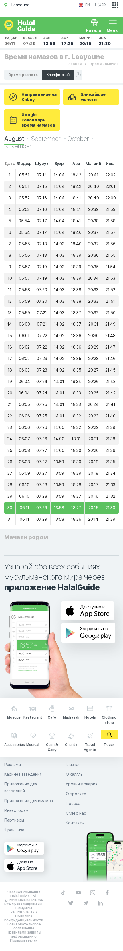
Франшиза (14, 830)
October (78, 138)
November (17, 146)
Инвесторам (16, 810)
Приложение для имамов (28, 800)
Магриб (86, 41)
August (14, 138)
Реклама (12, 764)
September (46, 138)
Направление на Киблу (39, 97)
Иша (105, 41)
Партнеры (14, 820)
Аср (67, 41)
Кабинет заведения (23, 774)
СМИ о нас (76, 813)
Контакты (75, 823)
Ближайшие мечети (93, 97)
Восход (30, 41)
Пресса (73, 803)
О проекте (76, 793)
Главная (74, 64)
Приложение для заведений (20, 787)
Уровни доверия (81, 784)
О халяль (74, 774)
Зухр (49, 41)
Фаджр (10, 41)
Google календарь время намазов (38, 119)
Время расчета (23, 75)
